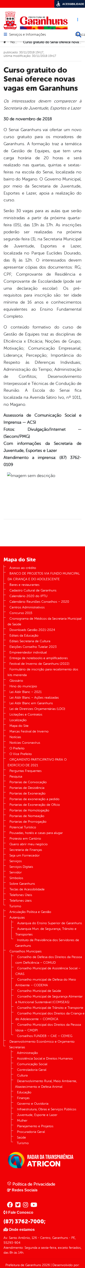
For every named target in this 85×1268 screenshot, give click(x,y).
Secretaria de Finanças (25, 850)
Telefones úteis (20, 900)
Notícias (16, 42)
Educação (24, 1092)
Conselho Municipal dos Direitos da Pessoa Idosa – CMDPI (48, 1027)
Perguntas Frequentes (25, 771)
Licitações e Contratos (25, 714)
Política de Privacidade (33, 1184)
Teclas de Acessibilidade (27, 889)
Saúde (21, 1137)
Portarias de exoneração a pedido (34, 799)
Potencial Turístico (22, 827)
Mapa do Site (19, 726)
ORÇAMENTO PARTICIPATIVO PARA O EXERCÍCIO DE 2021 (37, 762)
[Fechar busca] (78, 34)
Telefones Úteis (20, 895)
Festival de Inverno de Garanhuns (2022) (39, 663)
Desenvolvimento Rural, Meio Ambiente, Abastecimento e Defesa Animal (46, 1083)
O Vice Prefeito (20, 754)
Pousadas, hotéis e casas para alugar (36, 833)
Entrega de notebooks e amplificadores (38, 658)
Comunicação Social (32, 1064)
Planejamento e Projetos (35, 1126)
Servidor (15, 872)
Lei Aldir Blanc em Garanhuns (31, 703)
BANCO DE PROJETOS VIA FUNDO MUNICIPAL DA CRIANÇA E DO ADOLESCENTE (44, 576)
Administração (27, 1053)
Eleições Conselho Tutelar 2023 (33, 647)
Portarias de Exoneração (27, 793)
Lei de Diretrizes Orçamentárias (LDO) (37, 709)
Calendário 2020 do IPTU (28, 596)
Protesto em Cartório (25, 838)
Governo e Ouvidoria (32, 1103)
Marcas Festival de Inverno (29, 731)
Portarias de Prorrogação (28, 821)
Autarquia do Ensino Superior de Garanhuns (49, 923)
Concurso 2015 (20, 613)
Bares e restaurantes (24, 585)
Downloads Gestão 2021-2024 (32, 630)
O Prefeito (17, 748)
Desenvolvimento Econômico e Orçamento (42, 1041)
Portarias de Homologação (29, 810)
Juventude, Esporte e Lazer (37, 1115)
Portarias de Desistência (26, 788)
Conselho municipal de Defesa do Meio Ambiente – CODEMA (45, 982)
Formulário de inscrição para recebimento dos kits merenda (43, 672)
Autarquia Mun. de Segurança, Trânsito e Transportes (45, 931)
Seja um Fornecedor (24, 855)
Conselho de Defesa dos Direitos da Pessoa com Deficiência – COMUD (48, 959)
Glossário (16, 680)
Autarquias (17, 917)
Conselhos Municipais (25, 951)
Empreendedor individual (28, 652)
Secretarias (17, 1047)
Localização (18, 720)
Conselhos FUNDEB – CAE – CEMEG (44, 1036)
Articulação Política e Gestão (30, 912)
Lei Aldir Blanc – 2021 (25, 692)
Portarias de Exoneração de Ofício (34, 804)
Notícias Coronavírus (24, 742)
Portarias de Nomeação (26, 816)
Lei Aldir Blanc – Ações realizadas (34, 697)
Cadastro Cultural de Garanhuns (32, 590)
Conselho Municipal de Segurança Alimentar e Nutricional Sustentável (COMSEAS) (49, 999)
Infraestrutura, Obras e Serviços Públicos (46, 1109)
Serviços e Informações (27, 35)
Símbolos (16, 878)
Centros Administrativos (27, 607)
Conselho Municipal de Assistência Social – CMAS (48, 971)
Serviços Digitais (21, 867)
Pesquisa (15, 776)
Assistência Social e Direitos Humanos (45, 1058)
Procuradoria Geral (31, 1132)
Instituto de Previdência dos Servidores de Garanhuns (47, 942)
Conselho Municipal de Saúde (39, 991)
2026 (45, 1265)
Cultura (22, 1075)
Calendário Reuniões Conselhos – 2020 (39, 601)
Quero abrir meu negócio (28, 844)
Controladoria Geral (31, 1070)
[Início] (5, 42)
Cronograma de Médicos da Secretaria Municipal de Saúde (44, 621)
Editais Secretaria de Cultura (29, 641)
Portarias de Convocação (28, 782)
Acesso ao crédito (22, 568)
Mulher (22, 1120)
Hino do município (23, 686)
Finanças (23, 1098)
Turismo (15, 906)
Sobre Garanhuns (22, 883)
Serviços (15, 861)
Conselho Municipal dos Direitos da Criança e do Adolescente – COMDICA (50, 1016)
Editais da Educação (23, 635)
